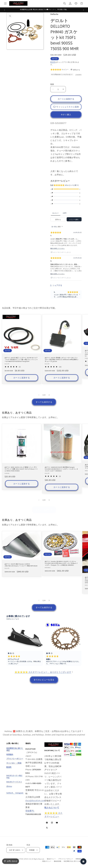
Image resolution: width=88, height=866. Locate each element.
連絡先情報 (57, 861)
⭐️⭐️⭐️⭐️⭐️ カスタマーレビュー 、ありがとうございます (43, 672)
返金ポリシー (51, 859)
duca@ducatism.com (35, 800)
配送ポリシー (46, 861)
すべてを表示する (44, 402)
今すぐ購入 (66, 114)
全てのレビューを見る (44, 679)
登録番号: (30, 810)
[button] (5, 3)
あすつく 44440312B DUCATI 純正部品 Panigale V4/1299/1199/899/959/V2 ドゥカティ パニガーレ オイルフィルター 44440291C (61, 469)
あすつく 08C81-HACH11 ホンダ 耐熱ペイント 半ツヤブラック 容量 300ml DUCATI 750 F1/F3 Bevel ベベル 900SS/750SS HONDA (21, 469)
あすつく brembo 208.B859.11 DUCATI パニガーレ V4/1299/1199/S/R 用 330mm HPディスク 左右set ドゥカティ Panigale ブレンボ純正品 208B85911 (61, 563)
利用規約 (79, 859)
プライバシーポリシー (65, 859)
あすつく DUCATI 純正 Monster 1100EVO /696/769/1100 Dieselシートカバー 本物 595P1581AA (21, 565)
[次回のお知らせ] (83, 10)
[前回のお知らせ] (4, 10)
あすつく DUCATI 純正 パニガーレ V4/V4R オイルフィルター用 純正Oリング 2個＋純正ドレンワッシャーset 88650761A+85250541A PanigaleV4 (21, 359)
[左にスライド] (38, 395)
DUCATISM (19, 859)
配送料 (52, 62)
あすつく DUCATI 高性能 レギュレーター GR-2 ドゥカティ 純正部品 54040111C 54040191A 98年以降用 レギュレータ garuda (62, 359)
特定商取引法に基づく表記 (73, 861)
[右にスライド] (49, 395)
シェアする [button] (57, 285)
